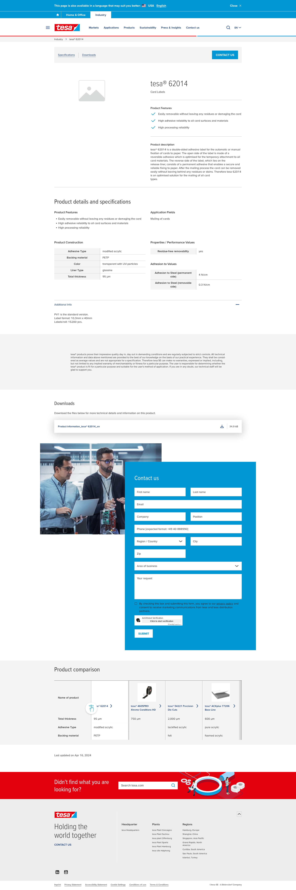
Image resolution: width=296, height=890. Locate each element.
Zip (139, 553)
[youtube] (66, 873)
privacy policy (224, 603)
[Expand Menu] (47, 27)
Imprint (57, 884)
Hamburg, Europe (191, 830)
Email (140, 504)
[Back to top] (239, 814)
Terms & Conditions (159, 884)
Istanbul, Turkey (190, 857)
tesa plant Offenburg (162, 838)
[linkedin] (57, 873)
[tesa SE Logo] (67, 27)
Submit (143, 633)
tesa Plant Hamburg (161, 846)
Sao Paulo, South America (195, 853)
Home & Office (76, 14)
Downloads (89, 54)
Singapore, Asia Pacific (193, 838)
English (161, 5)
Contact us (225, 55)
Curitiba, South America (194, 849)
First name (143, 492)
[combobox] (157, 542)
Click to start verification (161, 621)
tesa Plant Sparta (160, 842)
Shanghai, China (190, 834)
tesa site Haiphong (161, 850)
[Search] (228, 27)
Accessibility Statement (96, 884)
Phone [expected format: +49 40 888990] (162, 529)
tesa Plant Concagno (162, 830)
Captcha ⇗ (174, 624)
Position (197, 516)
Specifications (66, 54)
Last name (199, 492)
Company (143, 516)
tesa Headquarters (130, 830)
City (195, 541)
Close (234, 5)
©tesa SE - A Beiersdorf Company (226, 884)
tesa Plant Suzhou (160, 834)
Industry (100, 14)
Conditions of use (137, 884)
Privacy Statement (72, 884)
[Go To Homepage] (57, 14)
